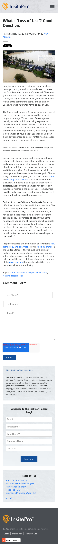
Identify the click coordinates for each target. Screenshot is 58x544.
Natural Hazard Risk (13, 275)
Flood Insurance (18, 272)
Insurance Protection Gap (21, 492)
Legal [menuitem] (6, 533)
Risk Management (17, 486)
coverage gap (16, 262)
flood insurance (44, 246)
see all (9, 498)
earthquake (13, 179)
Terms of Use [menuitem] (31, 533)
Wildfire (24, 179)
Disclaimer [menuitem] (17, 533)
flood (51, 176)
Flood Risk (13, 489)
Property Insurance (37, 272)
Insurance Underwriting (20, 483)
